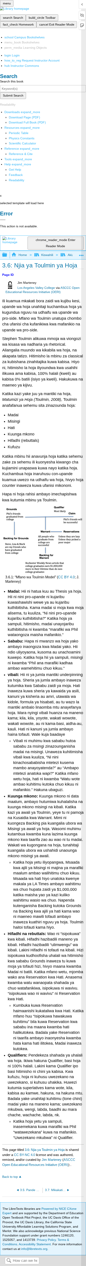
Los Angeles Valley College (36, 287)
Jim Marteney (52, 1159)
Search (9, 1260)
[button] (16, 175)
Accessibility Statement (35, 1244)
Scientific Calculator (22, 143)
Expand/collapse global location (81, 253)
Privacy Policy (46, 1240)
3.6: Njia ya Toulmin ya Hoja (45, 1150)
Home (23, 255)
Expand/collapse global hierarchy (7, 255)
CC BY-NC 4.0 (24, 1155)
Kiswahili (47, 255)
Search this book (11, 81)
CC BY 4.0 (66, 577)
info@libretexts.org (33, 1249)
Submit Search (13, 95)
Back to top (10, 1176)
